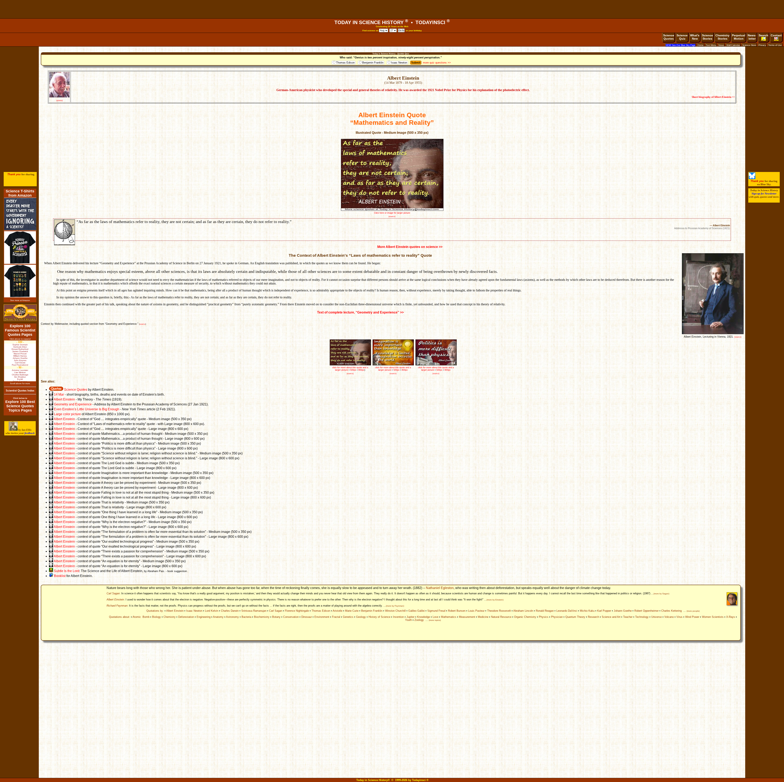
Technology (642, 616)
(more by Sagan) (661, 593)
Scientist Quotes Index (20, 390)
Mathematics (448, 616)
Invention (398, 616)
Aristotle (337, 610)
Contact (776, 35)
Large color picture (67, 414)
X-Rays (730, 616)
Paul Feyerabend (20, 365)
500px (439, 370)
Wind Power (692, 616)
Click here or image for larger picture (392, 213)
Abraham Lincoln (523, 610)
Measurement (467, 616)
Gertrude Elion (20, 347)
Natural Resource (501, 616)
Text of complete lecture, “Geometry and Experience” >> (360, 312)
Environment (321, 616)
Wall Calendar (733, 45)
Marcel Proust (20, 354)
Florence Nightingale (297, 610)
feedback (29, 433)
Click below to (20, 398)
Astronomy (232, 616)
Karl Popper (604, 610)
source (142, 324)
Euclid (20, 379)
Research (593, 616)
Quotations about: (119, 616)
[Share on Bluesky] (752, 178)
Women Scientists (713, 616)
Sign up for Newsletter (764, 193)
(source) (59, 100)
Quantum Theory (575, 616)
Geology (361, 616)
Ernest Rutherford (20, 349)
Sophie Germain (20, 345)
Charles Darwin (230, 610)
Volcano (669, 616)
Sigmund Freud (436, 610)
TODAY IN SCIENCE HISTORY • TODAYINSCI (392, 22)
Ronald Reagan (545, 610)
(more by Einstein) (495, 600)
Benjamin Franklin (372, 62)
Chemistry (170, 616)
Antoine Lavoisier (20, 370)
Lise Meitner (20, 372)
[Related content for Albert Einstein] (51, 399)
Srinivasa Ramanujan (253, 610)
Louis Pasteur (476, 610)
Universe (656, 616)
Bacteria (246, 616)
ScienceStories (707, 37)
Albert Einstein (64, 399)
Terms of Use (775, 45)
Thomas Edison (345, 62)
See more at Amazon (20, 300)
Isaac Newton (399, 62)
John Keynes (20, 360)
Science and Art (611, 616)
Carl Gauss (20, 362)
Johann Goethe (623, 610)
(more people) (693, 611)
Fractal (336, 616)
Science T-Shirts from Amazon (20, 193)
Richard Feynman (117, 605)
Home (701, 45)
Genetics (348, 616)
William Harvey (20, 356)
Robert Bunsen (457, 610)
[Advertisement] (392, 9)
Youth (408, 619)
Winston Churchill (395, 610)
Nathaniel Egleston (440, 588)
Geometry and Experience (73, 404)
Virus (679, 616)
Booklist (59, 576)
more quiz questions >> (437, 62)
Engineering (203, 616)
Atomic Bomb (141, 616)
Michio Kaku (587, 610)
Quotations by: (155, 610)
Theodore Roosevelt (499, 610)
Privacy (762, 45)
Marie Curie (352, 610)
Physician (557, 616)
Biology (156, 616)
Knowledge (423, 616)
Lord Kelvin (211, 610)
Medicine (483, 616)
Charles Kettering (671, 610)
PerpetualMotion (738, 37)
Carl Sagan (113, 593)
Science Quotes (75, 389)
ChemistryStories (722, 37)
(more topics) (435, 620)
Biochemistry (262, 616)
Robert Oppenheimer (646, 610)
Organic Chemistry (525, 616)
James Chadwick (20, 351)
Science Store (749, 45)
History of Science (379, 616)
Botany (276, 616)
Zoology (419, 619)
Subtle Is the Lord (66, 571)
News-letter (752, 37)
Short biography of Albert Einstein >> (713, 97)
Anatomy (218, 616)
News (721, 45)
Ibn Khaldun (20, 377)
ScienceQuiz (682, 37)
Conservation (291, 616)
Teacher (628, 616)
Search (763, 35)
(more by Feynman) (395, 606)
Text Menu (711, 45)
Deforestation (186, 616)
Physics (543, 616)
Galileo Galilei (416, 610)
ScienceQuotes (668, 37)
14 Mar (58, 394)
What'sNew (694, 37)
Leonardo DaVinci (566, 610)
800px (447, 370)
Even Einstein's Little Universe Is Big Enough (86, 409)
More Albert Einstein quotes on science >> (409, 247)
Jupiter (410, 616)
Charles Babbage (20, 375)
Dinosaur (306, 616)
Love (435, 616)
